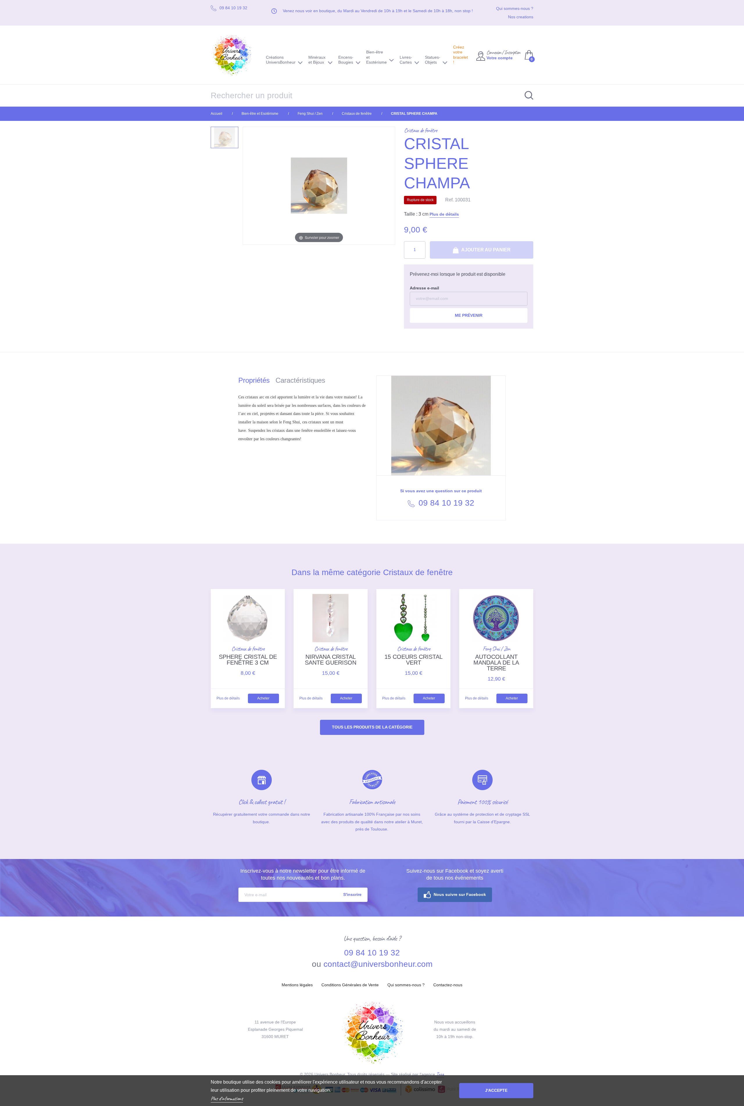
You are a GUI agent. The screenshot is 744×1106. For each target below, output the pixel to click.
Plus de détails (444, 214)
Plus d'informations (227, 1098)
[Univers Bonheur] (234, 55)
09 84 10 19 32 (445, 502)
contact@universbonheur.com (377, 964)
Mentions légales (297, 984)
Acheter (263, 698)
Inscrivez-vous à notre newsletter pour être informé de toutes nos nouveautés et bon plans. (302, 874)
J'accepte (496, 1090)
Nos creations (520, 17)
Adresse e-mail (424, 288)
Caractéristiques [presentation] (300, 380)
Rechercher (526, 95)
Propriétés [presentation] (254, 380)
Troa (440, 1074)
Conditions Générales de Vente (350, 984)
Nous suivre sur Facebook (460, 894)
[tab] (257, 381)
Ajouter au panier (485, 249)
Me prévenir (468, 315)
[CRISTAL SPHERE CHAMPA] (224, 137)
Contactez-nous (447, 984)
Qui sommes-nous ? (514, 8)
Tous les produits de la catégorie (372, 727)
